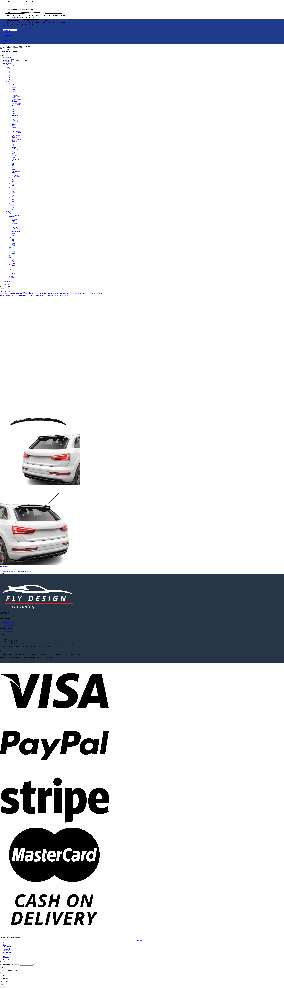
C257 (13, 236)
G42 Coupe (15, 100)
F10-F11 (14, 148)
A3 (9, 68)
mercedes (22, 295)
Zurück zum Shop (10, 49)
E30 (13, 108)
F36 (77, 293)
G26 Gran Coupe (16, 139)
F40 (13, 92)
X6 (9, 203)
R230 (13, 267)
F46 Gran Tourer (16, 104)
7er (10, 161)
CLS (10, 232)
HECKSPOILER (7, 25)
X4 (9, 193)
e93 (68, 293)
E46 (13, 111)
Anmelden (15, 970)
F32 (75, 293)
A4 (9, 69)
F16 (13, 207)
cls (53, 293)
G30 (13, 151)
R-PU (36, 295)
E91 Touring (15, 113)
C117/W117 (15, 227)
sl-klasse (45, 295)
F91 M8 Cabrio (16, 176)
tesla (49, 295)
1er (10, 85)
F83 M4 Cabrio (16, 135)
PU (32, 295)
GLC (10, 249)
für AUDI (8, 67)
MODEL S (11, 277)
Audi (27, 293)
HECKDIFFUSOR (7, 63)
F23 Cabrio (15, 97)
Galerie (5, 38)
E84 (13, 179)
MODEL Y (11, 279)
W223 (13, 263)
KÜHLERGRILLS (7, 30)
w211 (13, 241)
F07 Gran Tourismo (17, 149)
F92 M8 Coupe (16, 171)
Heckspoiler (96, 293)
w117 (58, 295)
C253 (13, 251)
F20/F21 (14, 91)
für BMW (8, 81)
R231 (13, 268)
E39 (13, 145)
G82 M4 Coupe (16, 137)
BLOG (4, 43)
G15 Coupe (15, 169)
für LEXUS (9, 211)
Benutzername (4, 978)
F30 (13, 117)
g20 (87, 293)
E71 (13, 205)
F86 (13, 204)
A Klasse (11, 213)
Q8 (9, 79)
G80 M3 (14, 124)
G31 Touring (15, 153)
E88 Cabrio (15, 89)
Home (4, 23)
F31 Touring (15, 120)
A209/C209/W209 (16, 231)
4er (10, 128)
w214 (13, 245)
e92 (66, 293)
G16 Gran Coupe (16, 172)
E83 (13, 188)
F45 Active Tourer (16, 103)
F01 (13, 163)
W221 (13, 260)
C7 (34, 293)
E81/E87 (14, 87)
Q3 (9, 76)
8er (10, 168)
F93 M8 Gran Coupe (17, 173)
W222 (13, 261)
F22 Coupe (15, 95)
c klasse (43, 293)
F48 (13, 180)
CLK (10, 229)
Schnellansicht (4, 566)
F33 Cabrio (15, 133)
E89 (13, 84)
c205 (39, 293)
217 (13, 259)
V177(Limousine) (16, 215)
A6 (9, 72)
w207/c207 (15, 240)
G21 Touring (15, 125)
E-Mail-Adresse (4, 981)
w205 (61, 295)
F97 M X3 (14, 192)
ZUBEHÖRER (7, 35)
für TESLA (8, 275)
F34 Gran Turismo (16, 121)
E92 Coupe (15, 115)
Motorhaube (29, 295)
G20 (13, 123)
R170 (13, 271)
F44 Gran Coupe (16, 99)
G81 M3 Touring (16, 127)
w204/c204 (15, 220)
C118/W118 (15, 228)
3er (10, 107)
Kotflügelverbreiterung (6, 295)
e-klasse (57, 293)
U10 (13, 185)
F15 (13, 200)
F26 (13, 195)
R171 (13, 272)
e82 (61, 293)
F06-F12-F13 (15, 159)
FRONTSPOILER (7, 28)
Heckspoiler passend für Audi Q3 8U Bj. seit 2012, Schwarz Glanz (17, 571)
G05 (13, 201)
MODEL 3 (11, 276)
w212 (13, 243)
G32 (13, 160)
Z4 (9, 83)
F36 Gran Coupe (16, 132)
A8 (9, 75)
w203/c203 (15, 219)
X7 (9, 208)
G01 (13, 191)
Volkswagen (54, 295)
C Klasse (11, 217)
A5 (9, 71)
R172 (13, 273)
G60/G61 (14, 155)
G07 (13, 209)
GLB (10, 248)
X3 (9, 187)
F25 (13, 189)
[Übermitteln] (3, 944)
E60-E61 (14, 147)
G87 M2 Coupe (16, 101)
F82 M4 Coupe (16, 131)
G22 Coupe (15, 136)
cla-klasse (49, 293)
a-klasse (12, 293)
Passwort (3, 967)
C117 (36, 293)
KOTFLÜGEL (6, 33)
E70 (13, 199)
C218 (13, 233)
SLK (10, 269)
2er (10, 93)
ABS (23, 293)
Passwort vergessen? (5, 973)
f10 (70, 293)
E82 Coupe (15, 88)
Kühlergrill (15, 295)
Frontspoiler (81, 293)
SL (9, 264)
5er (10, 143)
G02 (13, 196)
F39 (13, 184)
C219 (13, 235)
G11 (13, 165)
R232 (13, 265)
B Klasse (11, 216)
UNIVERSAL (6, 60)
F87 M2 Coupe (16, 96)
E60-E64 (14, 157)
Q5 (9, 77)
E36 (13, 109)
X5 (9, 197)
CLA (10, 225)
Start (1, 47)
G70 (13, 167)
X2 (9, 183)
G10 (13, 164)
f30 (72, 293)
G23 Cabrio (15, 140)
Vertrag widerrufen (142, 940)
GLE (10, 252)
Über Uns (5, 40)
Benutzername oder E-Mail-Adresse (10, 964)
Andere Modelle (10, 65)
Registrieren (3, 987)
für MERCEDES (10, 212)
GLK (10, 255)
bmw (31, 293)
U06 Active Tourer (16, 105)
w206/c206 (15, 223)
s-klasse (40, 295)
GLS (10, 256)
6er (10, 156)
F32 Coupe (15, 129)
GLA (10, 247)
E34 (13, 144)
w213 (13, 244)
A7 (9, 73)
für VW (7, 280)
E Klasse (11, 237)
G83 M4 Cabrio (16, 141)
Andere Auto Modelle (8, 59)
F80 (13, 119)
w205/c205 (15, 221)
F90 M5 (14, 152)
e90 (64, 293)
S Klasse (11, 257)
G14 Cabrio (15, 175)
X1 (9, 177)
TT (9, 80)
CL (9, 224)
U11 (13, 181)
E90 (13, 112)
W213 (65, 295)
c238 (13, 239)
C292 (13, 253)
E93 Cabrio (15, 116)
